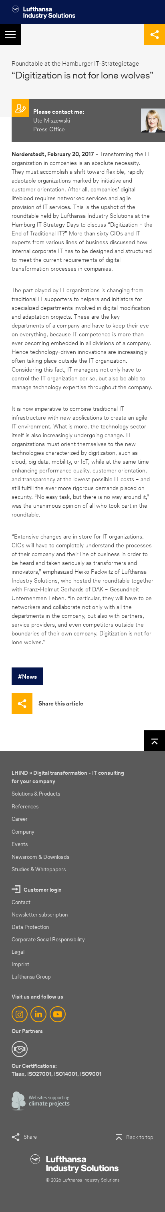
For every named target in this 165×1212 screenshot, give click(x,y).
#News (27, 677)
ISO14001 (65, 1074)
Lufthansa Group (31, 977)
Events (20, 844)
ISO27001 (39, 1074)
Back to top (139, 1137)
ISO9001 (90, 1074)
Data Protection (30, 927)
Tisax (18, 1074)
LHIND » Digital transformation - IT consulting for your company (68, 777)
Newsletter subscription (40, 915)
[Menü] (10, 34)
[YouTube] (58, 1014)
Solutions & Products (36, 794)
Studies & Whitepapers (39, 869)
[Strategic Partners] (20, 1049)
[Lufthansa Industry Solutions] (44, 12)
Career (20, 819)
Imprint (20, 964)
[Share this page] (154, 34)
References (25, 806)
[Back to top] (154, 740)
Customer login (43, 890)
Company (23, 832)
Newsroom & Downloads (40, 857)
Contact (21, 902)
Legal (18, 952)
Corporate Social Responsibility (48, 939)
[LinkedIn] (38, 1014)
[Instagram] (20, 1014)
